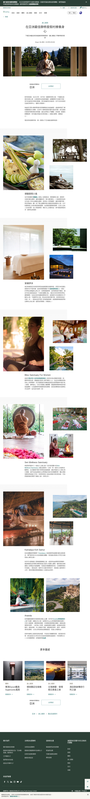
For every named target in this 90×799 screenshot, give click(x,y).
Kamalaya (42, 553)
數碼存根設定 (29, 757)
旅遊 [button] (18, 13)
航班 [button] (13, 13)
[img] (86, 2)
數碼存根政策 (13, 796)
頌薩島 (35, 197)
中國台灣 (77, 791)
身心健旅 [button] (29, 13)
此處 (44, 638)
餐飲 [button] (35, 13)
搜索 (64, 7)
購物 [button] (23, 13)
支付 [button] (40, 13)
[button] (88, 794)
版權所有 (5, 791)
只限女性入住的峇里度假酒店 (36, 378)
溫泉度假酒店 (54, 289)
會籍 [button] (45, 13)
